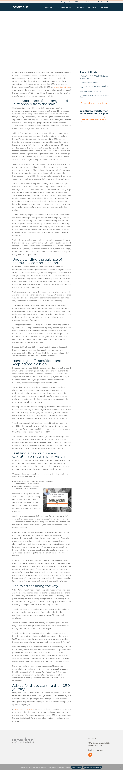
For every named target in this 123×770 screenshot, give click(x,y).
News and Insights (61, 2)
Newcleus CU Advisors (24, 709)
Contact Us (106, 7)
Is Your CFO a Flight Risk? (89, 82)
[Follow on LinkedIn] (90, 755)
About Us (48, 7)
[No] (121, 767)
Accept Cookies (76, 767)
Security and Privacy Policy (92, 767)
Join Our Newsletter (104, 2)
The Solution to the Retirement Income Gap (95, 96)
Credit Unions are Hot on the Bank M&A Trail (95, 87)
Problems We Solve (65, 7)
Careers (71, 2)
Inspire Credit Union (61, 87)
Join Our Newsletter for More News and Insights (94, 112)
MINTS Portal (79, 2)
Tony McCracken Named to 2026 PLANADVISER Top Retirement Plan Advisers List (94, 76)
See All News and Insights (95, 103)
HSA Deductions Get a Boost (91, 92)
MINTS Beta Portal (90, 2)
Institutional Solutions (86, 7)
